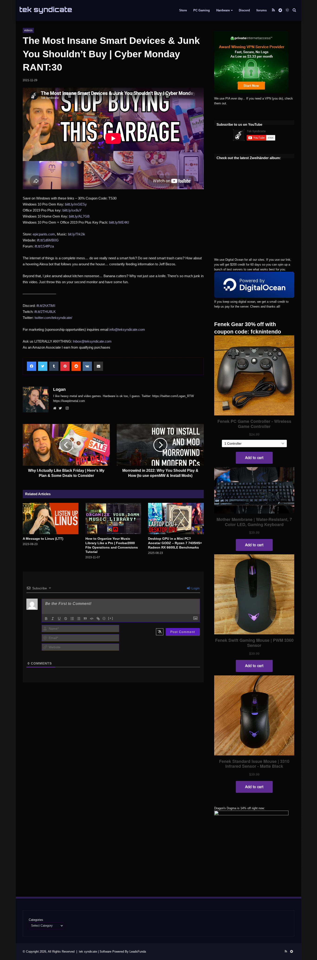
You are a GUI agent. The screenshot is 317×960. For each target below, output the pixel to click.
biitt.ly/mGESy (76, 204)
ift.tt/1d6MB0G (48, 240)
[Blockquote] (85, 618)
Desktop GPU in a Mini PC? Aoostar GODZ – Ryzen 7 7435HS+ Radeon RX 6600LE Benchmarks (175, 543)
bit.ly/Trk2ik (76, 234)
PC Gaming (201, 10)
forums (261, 10)
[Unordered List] (78, 618)
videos (28, 30)
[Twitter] (61, 408)
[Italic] (52, 618)
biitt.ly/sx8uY (72, 210)
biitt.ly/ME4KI (119, 222)
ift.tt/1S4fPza (44, 246)
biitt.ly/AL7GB (79, 216)
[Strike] (65, 618)
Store (183, 10)
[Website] (56, 408)
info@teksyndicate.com (127, 329)
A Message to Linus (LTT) (43, 538)
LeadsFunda (137, 951)
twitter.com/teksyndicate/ (53, 318)
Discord (244, 10)
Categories (36, 919)
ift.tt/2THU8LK (45, 312)
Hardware (223, 10)
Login (195, 588)
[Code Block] (91, 618)
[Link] (98, 618)
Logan (59, 389)
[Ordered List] (72, 618)
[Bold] (46, 618)
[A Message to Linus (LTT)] (50, 518)
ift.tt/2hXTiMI (45, 306)
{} (104, 618)
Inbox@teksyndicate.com (92, 341)
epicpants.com (44, 234)
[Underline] (59, 618)
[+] (110, 618)
